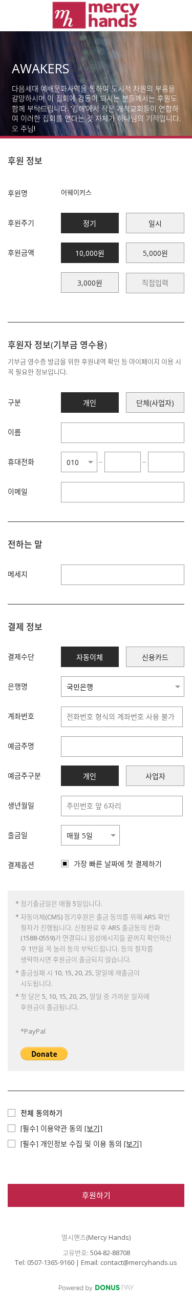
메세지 (18, 574)
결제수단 (21, 656)
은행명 (18, 686)
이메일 (18, 491)
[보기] (93, 1128)
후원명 (18, 193)
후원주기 (21, 223)
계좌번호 (21, 716)
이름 (14, 432)
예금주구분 (24, 775)
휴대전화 (21, 462)
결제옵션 (21, 865)
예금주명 (21, 746)
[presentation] (155, 283)
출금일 (18, 835)
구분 (14, 402)
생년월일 (21, 805)
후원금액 (21, 252)
